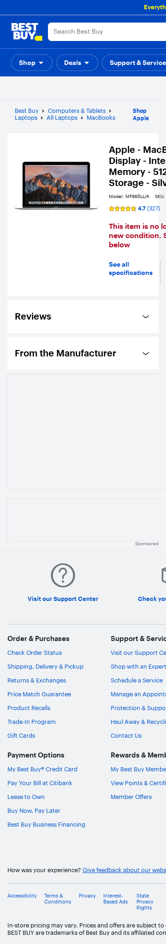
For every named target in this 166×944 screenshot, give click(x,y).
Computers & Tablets (77, 110)
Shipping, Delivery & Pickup (45, 666)
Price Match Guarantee (39, 694)
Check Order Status (34, 652)
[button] (32, 62)
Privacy (87, 896)
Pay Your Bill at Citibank (39, 783)
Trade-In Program (31, 721)
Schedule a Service (137, 680)
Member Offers (131, 796)
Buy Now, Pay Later (33, 810)
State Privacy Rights (145, 902)
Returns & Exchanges (36, 680)
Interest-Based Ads (115, 899)
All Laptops (62, 117)
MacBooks (101, 117)
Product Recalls (28, 707)
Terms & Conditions (57, 899)
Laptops (26, 117)
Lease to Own (26, 796)
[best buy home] (26, 32)
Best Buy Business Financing (46, 824)
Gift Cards (21, 735)
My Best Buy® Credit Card (42, 769)
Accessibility (22, 896)
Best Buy (27, 110)
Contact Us (126, 735)
